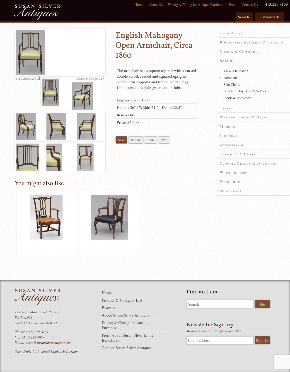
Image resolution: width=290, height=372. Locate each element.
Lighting (228, 135)
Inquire (136, 139)
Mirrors (228, 126)
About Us (156, 4)
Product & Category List (122, 300)
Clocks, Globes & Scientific (248, 163)
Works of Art (233, 172)
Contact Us (250, 4)
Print (164, 139)
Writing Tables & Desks (244, 117)
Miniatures (231, 190)
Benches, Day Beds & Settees (244, 91)
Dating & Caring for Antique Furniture (195, 4)
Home (138, 4)
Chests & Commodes (240, 51)
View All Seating (235, 70)
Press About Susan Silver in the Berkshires (127, 337)
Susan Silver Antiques (37, 13)
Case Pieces (231, 33)
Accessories (232, 144)
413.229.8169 (276, 4)
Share (151, 139)
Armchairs (230, 77)
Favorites (109, 307)
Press (232, 4)
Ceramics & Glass (238, 153)
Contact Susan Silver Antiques (127, 347)
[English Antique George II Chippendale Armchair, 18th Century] (109, 239)
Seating (227, 60)
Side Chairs (231, 84)
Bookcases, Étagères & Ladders (252, 42)
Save (121, 139)
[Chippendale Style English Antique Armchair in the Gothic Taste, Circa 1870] (46, 239)
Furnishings (232, 181)
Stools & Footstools (237, 97)
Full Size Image (26, 78)
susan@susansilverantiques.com (48, 342)
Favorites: (269, 16)
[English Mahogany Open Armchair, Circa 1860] (55, 92)
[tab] (254, 33)
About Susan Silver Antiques (125, 315)
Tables (226, 108)
